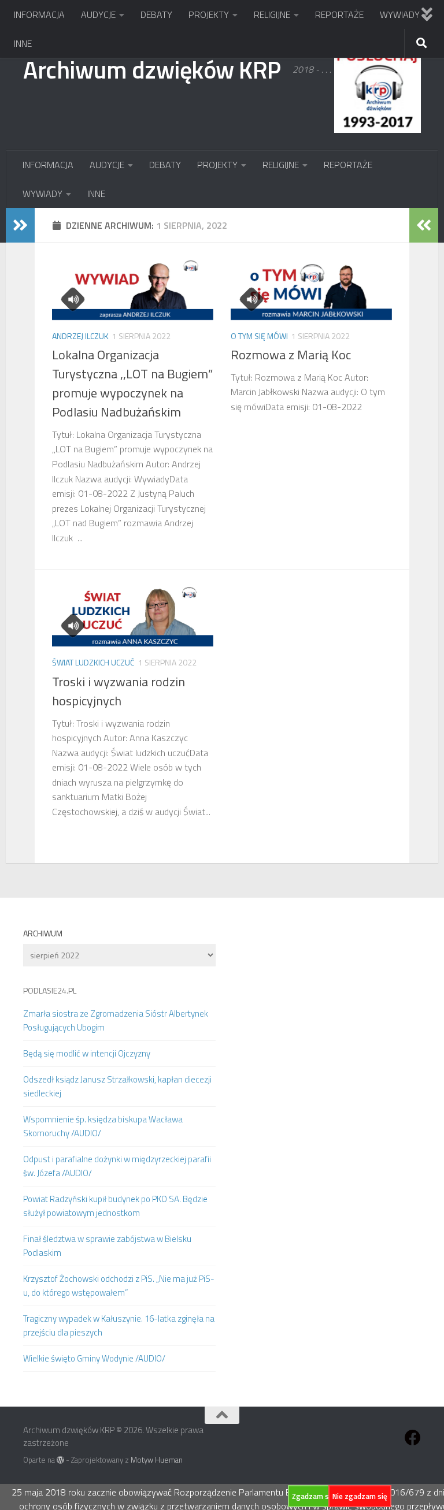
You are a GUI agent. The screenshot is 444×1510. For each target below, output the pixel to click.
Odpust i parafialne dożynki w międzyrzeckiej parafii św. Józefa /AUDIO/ (117, 1166)
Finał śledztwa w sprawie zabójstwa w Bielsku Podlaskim (107, 1245)
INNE (23, 43)
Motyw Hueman (157, 1460)
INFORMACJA (39, 14)
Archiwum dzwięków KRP (152, 69)
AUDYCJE (98, 14)
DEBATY (156, 14)
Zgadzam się (313, 1496)
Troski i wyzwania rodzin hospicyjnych (118, 691)
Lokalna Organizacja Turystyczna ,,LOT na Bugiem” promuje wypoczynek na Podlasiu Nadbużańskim (132, 383)
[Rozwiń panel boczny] (20, 225)
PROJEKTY (208, 14)
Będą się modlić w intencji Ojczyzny (86, 1053)
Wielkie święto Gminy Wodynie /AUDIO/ (94, 1358)
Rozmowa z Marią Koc (291, 355)
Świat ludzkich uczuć (93, 662)
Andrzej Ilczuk (80, 336)
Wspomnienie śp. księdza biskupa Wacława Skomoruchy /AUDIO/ (103, 1126)
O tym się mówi (259, 336)
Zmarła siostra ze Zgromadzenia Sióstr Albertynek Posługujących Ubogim (115, 1020)
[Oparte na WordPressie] (60, 1460)
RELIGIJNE (272, 14)
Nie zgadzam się (359, 1496)
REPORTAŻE (339, 14)
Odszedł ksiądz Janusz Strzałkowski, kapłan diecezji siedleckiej (117, 1086)
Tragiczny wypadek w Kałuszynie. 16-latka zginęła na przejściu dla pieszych (118, 1325)
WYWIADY (400, 14)
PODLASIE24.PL (49, 990)
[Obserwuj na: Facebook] (413, 1438)
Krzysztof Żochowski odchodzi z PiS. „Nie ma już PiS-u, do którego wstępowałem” (118, 1285)
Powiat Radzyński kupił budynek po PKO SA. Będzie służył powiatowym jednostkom (115, 1205)
